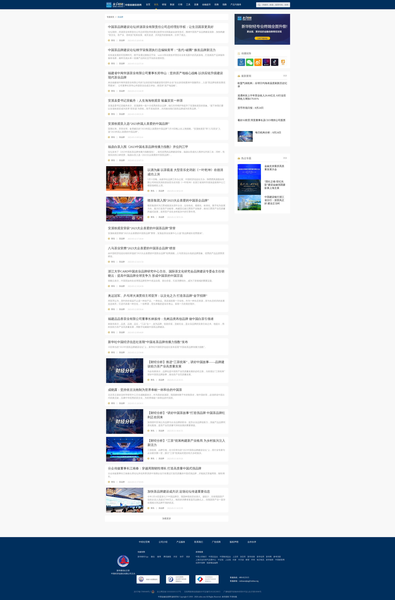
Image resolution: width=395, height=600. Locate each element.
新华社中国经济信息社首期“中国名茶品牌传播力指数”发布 (148, 342)
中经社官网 (144, 542)
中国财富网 (280, 560)
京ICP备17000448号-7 (142, 592)
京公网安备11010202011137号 (169, 592)
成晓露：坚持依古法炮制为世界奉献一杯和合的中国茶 (145, 389)
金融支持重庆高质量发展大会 (274, 168)
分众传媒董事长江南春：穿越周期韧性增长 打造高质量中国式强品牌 (154, 468)
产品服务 (181, 542)
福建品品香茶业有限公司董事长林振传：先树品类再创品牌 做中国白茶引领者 (161, 319)
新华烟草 (269, 560)
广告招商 (216, 542)
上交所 (235, 557)
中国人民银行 (201, 557)
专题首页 (110, 17)
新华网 (269, 557)
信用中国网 (200, 563)
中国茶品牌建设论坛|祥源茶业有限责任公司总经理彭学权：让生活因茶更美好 (161, 27)
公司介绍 (163, 542)
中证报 (220, 560)
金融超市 (206, 4)
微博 (159, 557)
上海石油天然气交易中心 (206, 560)
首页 (148, 4)
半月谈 (241, 560)
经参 (234, 560)
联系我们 (198, 542)
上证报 (228, 560)
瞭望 (247, 560)
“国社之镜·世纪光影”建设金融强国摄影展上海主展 (274, 184)
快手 (182, 557)
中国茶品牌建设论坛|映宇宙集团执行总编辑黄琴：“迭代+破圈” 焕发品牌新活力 (162, 50)
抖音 (175, 557)
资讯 (156, 4)
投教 (216, 4)
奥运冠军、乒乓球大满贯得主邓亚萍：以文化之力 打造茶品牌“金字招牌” (157, 295)
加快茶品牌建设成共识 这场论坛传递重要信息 (179, 491)
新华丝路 (251, 557)
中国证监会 (213, 557)
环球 (253, 560)
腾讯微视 (167, 557)
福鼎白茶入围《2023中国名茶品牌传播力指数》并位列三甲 (148, 146)
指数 (224, 4)
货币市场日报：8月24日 (251, 108)
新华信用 (260, 557)
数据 (172, 4)
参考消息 (277, 557)
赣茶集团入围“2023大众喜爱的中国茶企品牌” (178, 200)
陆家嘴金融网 (212, 563)
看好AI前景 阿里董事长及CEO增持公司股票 (261, 120)
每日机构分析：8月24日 (268, 132)
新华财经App (143, 557)
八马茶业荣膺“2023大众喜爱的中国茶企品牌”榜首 (142, 248)
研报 (164, 4)
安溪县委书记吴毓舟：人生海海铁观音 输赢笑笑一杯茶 (145, 100)
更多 (285, 76)
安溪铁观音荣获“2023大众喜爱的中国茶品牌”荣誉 (142, 228)
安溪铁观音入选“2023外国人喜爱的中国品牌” (138, 123)
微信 (153, 557)
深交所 (243, 557)
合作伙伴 (251, 542)
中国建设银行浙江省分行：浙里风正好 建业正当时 (274, 200)
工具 (188, 4)
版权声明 (234, 542)
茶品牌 (122, 40)
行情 (180, 4)
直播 (196, 4)
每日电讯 (260, 560)
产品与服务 (236, 4)
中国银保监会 (225, 557)
